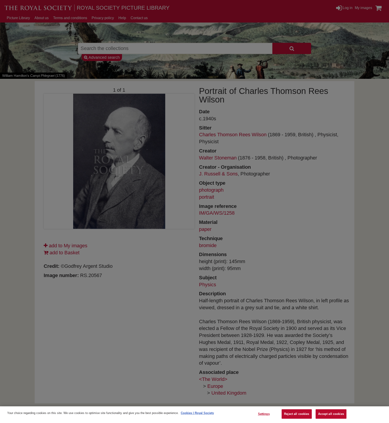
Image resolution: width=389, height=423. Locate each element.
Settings (264, 414)
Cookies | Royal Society (197, 413)
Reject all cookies (296, 414)
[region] (194, 414)
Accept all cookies (331, 414)
